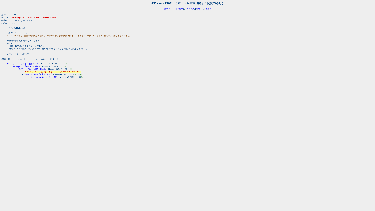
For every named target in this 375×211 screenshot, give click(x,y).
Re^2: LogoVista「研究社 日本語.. (33, 69)
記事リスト (169, 8)
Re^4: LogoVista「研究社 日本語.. (44, 77)
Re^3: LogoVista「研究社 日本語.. (39, 74)
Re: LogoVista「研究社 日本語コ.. (27, 66)
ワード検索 (189, 8)
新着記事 (179, 8)
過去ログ (199, 8)
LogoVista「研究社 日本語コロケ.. (24, 64)
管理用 (208, 8)
